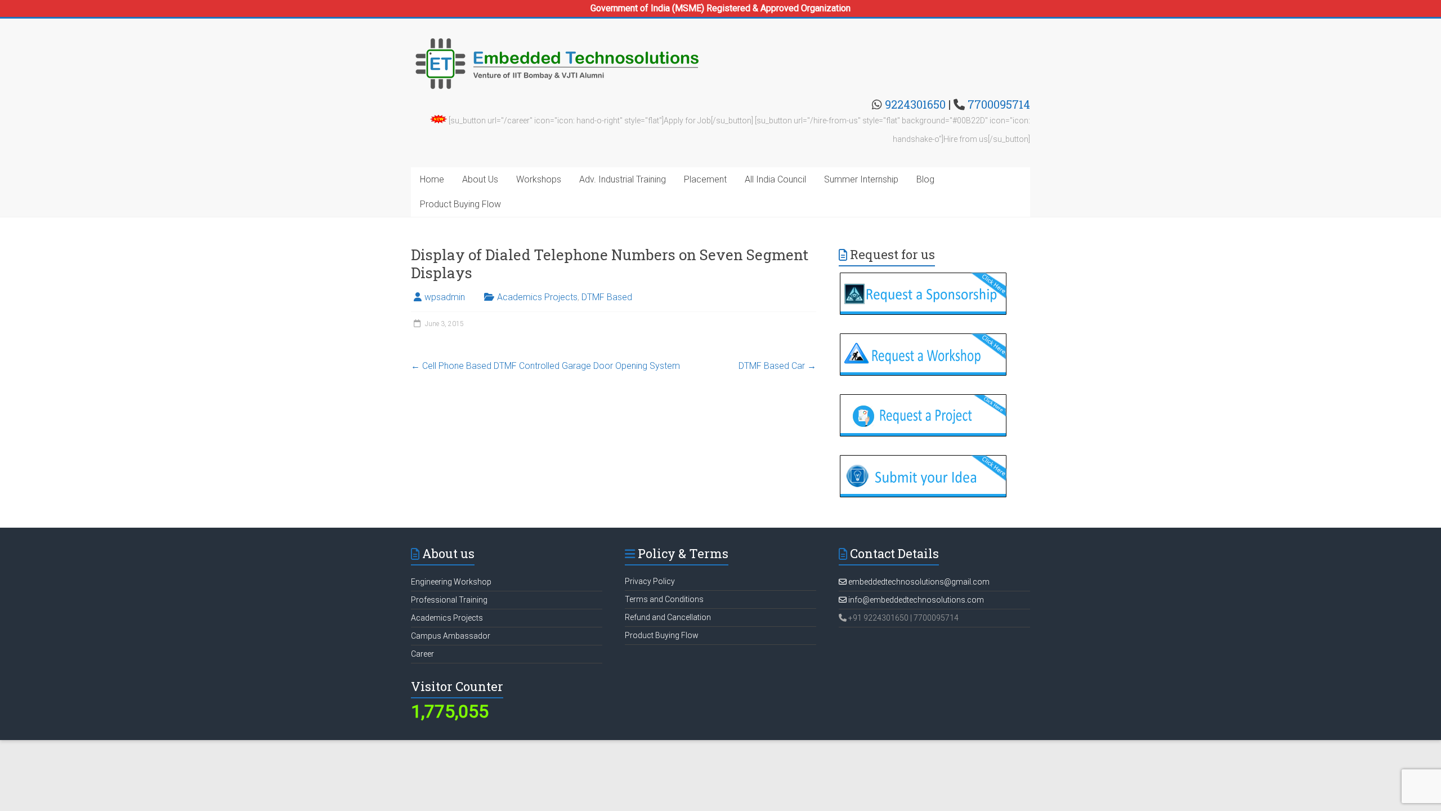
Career (422, 653)
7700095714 (999, 104)
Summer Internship (861, 179)
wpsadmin (444, 297)
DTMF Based (606, 297)
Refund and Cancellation (668, 617)
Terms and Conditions (664, 599)
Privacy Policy (650, 581)
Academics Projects (537, 297)
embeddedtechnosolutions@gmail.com (918, 581)
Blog (925, 179)
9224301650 (915, 104)
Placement (705, 179)
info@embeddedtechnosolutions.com (915, 599)
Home (432, 179)
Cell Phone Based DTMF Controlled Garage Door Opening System (545, 365)
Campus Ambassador (450, 635)
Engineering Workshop (451, 581)
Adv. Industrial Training (622, 179)
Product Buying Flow (460, 204)
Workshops (538, 179)
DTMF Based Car (777, 365)
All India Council (775, 179)
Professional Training (449, 599)
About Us (480, 179)
